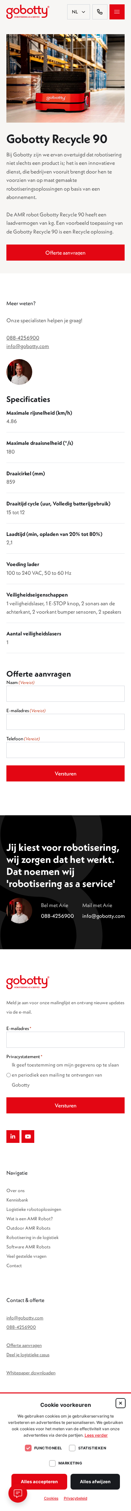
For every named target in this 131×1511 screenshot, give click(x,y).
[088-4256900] (99, 11)
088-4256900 (22, 337)
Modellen (33, 36)
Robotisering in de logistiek (32, 1237)
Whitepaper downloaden (30, 1373)
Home (11, 36)
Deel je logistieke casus (27, 1355)
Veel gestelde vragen (26, 1256)
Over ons (15, 1190)
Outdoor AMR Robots (28, 1228)
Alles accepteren (39, 1481)
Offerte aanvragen (24, 1345)
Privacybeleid (75, 1498)
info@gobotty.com (27, 346)
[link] (65, 253)
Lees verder (96, 1435)
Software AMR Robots (28, 1247)
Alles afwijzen (95, 1481)
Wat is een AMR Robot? (29, 1219)
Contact (14, 1265)
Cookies (51, 1498)
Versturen (66, 773)
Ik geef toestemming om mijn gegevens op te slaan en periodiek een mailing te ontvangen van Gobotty (65, 1074)
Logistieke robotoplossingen (33, 1209)
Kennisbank (17, 1200)
